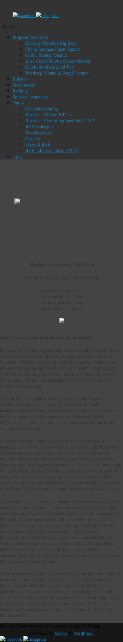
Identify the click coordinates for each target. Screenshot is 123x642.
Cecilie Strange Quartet (46, 55)
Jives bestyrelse (38, 133)
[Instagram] (47, 15)
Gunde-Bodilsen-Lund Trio (49, 67)
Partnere (32, 139)
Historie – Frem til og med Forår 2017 (59, 121)
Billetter (20, 79)
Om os (18, 103)
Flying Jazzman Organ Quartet (52, 49)
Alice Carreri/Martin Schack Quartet (57, 61)
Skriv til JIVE (37, 145)
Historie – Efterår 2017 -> (48, 115)
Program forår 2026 (30, 37)
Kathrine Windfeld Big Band (51, 43)
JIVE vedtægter (39, 127)
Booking (20, 91)
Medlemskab (24, 85)
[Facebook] (24, 15)
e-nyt (17, 156)
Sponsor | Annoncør (30, 97)
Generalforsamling (41, 109)
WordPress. (83, 633)
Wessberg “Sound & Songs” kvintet (57, 73)
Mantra (61, 633)
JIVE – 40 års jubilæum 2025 (51, 151)
